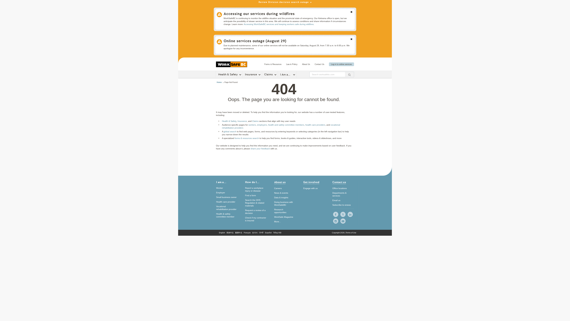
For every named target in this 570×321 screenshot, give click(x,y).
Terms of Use (351, 233)
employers (262, 125)
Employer (220, 192)
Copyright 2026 (338, 233)
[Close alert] (351, 12)
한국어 (255, 233)
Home (219, 82)
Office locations (339, 188)
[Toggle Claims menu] (276, 74)
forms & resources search (247, 138)
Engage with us (310, 188)
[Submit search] (349, 74)
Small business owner (226, 197)
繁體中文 (238, 233)
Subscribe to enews (341, 205)
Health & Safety (228, 74)
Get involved (311, 182)
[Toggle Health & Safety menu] (240, 74)
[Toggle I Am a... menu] (294, 74)
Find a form (250, 195)
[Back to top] (418, 305)
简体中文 (230, 233)
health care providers (315, 125)
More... (277, 221)
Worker (219, 188)
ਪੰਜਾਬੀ (261, 233)
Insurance (251, 74)
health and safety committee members (286, 125)
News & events (281, 193)
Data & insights (281, 197)
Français (247, 233)
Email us (336, 200)
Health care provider (225, 202)
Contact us (339, 182)
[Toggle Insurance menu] (260, 74)
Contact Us (319, 64)
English (222, 233)
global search (230, 131)
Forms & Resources (273, 64)
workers (252, 125)
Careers (278, 188)
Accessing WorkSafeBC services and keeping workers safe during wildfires (279, 24)
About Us (306, 64)
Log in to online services (341, 64)
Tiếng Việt (277, 233)
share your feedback (260, 148)
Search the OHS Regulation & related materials (254, 203)
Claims (268, 74)
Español (268, 233)
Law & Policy (291, 64)
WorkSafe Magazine (283, 217)
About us (280, 182)
